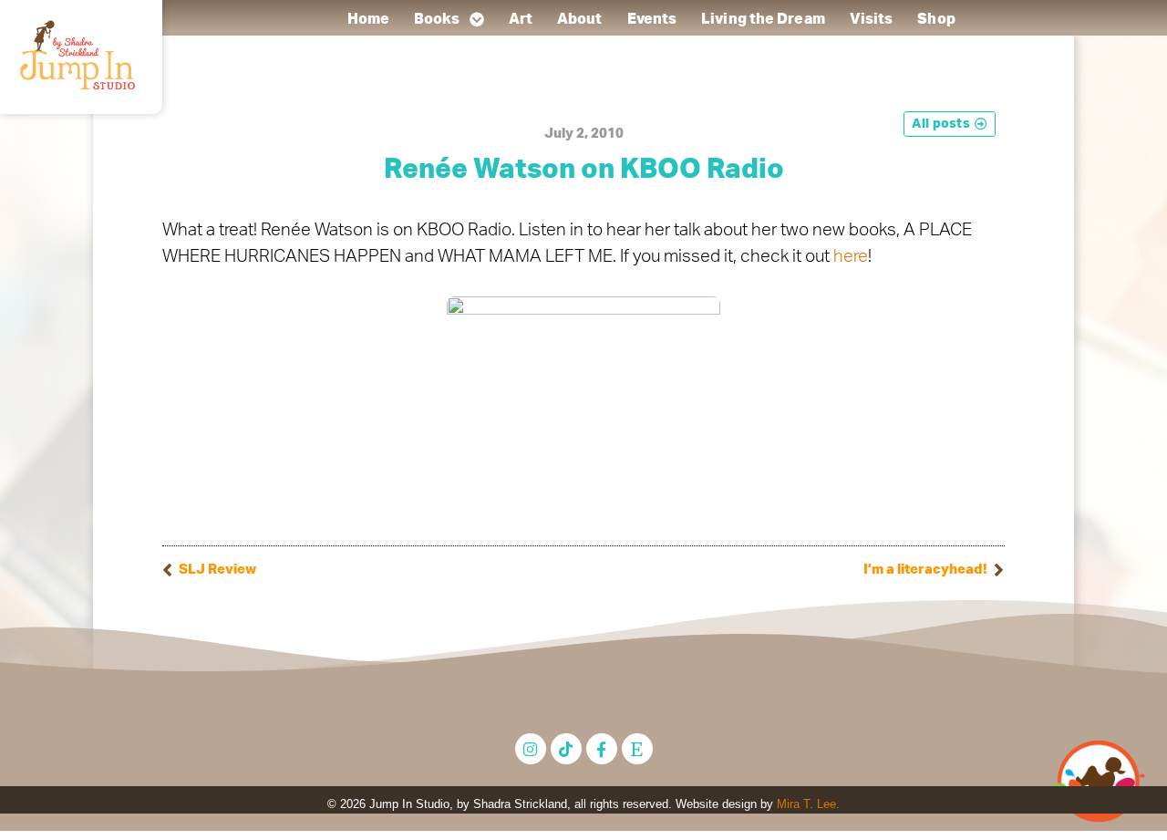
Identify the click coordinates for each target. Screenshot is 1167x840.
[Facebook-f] (601, 748)
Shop (936, 19)
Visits (871, 19)
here (850, 256)
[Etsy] (637, 748)
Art (520, 19)
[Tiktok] (566, 748)
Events (651, 19)
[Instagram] (530, 748)
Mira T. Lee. (808, 804)
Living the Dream (763, 19)
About (580, 19)
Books (437, 19)
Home (367, 19)
